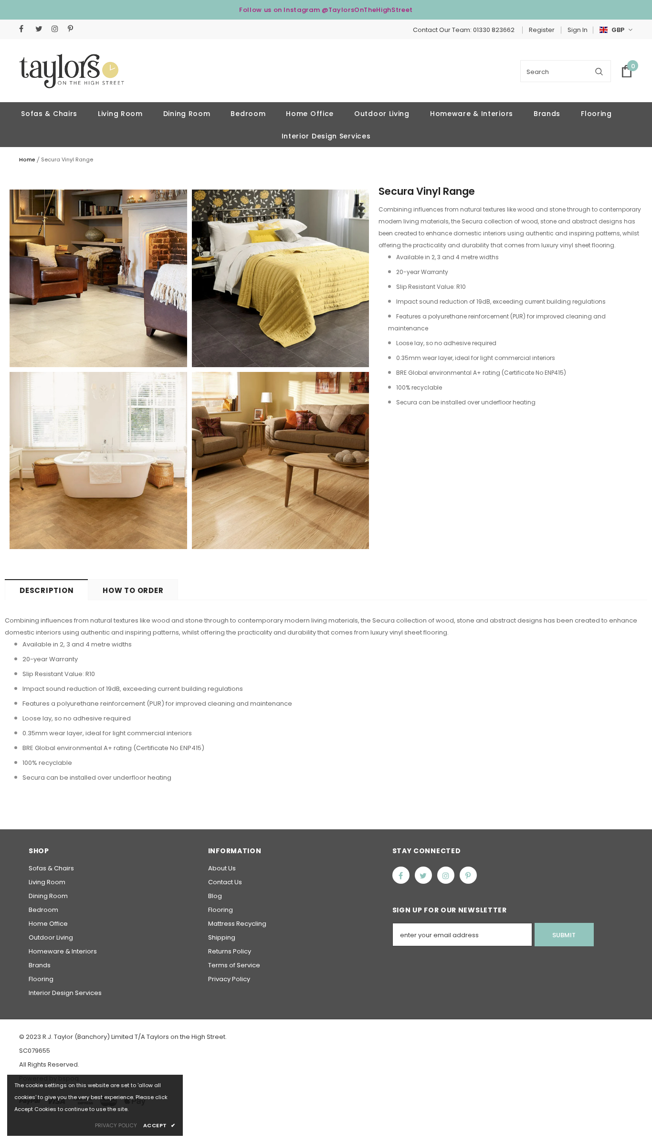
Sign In (578, 29)
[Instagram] (57, 29)
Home (27, 159)
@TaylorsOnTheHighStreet (367, 9)
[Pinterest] (74, 29)
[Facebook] (25, 29)
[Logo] (71, 71)
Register (542, 29)
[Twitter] (41, 29)
